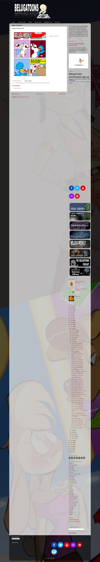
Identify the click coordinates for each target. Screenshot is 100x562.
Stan (70, 507)
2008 (71, 452)
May (73, 430)
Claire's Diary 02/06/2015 (77, 424)
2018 (71, 322)
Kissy (38, 82)
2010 (71, 448)
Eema (70, 477)
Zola (70, 514)
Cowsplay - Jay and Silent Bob (78, 394)
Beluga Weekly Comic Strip (22, 82)
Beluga (70, 467)
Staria (70, 509)
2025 (71, 309)
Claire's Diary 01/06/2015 (77, 427)
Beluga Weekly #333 (76, 396)
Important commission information (80, 282)
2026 (71, 307)
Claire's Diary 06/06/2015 (77, 408)
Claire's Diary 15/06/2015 (77, 384)
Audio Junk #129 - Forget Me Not (79, 371)
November (74, 331)
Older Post (62, 94)
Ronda (70, 500)
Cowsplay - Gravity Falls (77, 375)
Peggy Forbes (72, 496)
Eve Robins (71, 481)
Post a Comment (17, 88)
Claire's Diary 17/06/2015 (77, 381)
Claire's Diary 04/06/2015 (77, 420)
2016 (71, 326)
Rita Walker (71, 498)
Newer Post (15, 94)
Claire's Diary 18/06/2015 (77, 379)
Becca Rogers (72, 465)
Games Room (38, 22)
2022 (71, 314)
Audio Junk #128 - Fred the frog (78, 390)
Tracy (41, 82)
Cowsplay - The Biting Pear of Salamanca (81, 289)
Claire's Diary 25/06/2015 (77, 359)
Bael (70, 463)
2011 (71, 446)
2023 (71, 312)
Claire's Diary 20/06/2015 (77, 369)
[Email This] (25, 81)
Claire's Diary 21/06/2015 (77, 367)
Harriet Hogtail (72, 482)
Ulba (70, 512)
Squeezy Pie (72, 505)
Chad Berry (71, 475)
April (73, 432)
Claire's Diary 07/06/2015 (77, 406)
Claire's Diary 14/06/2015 (77, 386)
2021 (71, 316)
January (74, 438)
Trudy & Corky (46, 82)
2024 (71, 310)
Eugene (70, 479)
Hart (70, 484)
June (73, 341)
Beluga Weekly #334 (76, 377)
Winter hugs (77, 296)
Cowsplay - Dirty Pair (76, 356)
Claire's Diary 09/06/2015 (77, 402)
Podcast (30, 22)
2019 (71, 320)
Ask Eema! (57, 22)
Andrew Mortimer (74, 519)
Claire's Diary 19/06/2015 (77, 373)
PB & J (70, 495)
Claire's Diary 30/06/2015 (77, 343)
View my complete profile (74, 521)
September (74, 335)
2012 (71, 444)
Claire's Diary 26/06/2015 (77, 354)
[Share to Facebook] (29, 81)
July (73, 339)
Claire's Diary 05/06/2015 (77, 413)
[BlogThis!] (26, 81)
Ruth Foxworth (72, 502)
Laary (70, 489)
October (74, 333)
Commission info (22, 22)
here (70, 37)
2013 (71, 442)
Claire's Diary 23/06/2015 (77, 363)
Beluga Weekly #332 (76, 418)
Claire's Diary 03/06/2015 (77, 422)
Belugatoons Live (48, 22)
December (74, 330)
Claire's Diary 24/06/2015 (77, 361)
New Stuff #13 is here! (76, 425)
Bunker (70, 472)
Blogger (53, 558)
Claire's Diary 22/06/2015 (77, 365)
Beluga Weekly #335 (76, 357)
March (73, 434)
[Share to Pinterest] (30, 81)
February (74, 436)
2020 (71, 318)
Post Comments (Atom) (23, 97)
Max (70, 493)
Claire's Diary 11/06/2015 (77, 398)
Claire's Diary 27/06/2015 (77, 349)
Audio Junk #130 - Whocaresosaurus (76, 351)
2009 (71, 450)
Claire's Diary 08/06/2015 (77, 404)
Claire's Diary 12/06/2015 (77, 392)
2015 (71, 328)
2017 (71, 324)
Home (13, 22)
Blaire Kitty (71, 470)
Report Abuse (73, 533)
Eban (35, 82)
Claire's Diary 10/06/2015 (77, 400)
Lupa (70, 491)
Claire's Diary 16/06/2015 (77, 383)
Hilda (70, 486)
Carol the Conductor (73, 474)
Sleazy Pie (71, 503)
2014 (71, 440)
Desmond (31, 82)
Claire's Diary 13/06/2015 (77, 388)
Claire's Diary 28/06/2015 (77, 347)
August (73, 337)
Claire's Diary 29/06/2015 (77, 345)
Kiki (69, 488)
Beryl (70, 468)
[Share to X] (28, 81)
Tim (69, 510)
